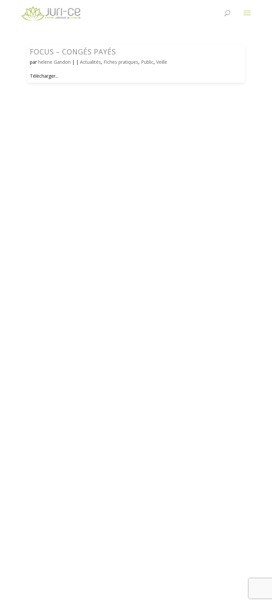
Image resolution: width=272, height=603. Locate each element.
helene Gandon (54, 62)
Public (147, 62)
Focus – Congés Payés (73, 51)
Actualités (90, 62)
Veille (161, 62)
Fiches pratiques (120, 62)
